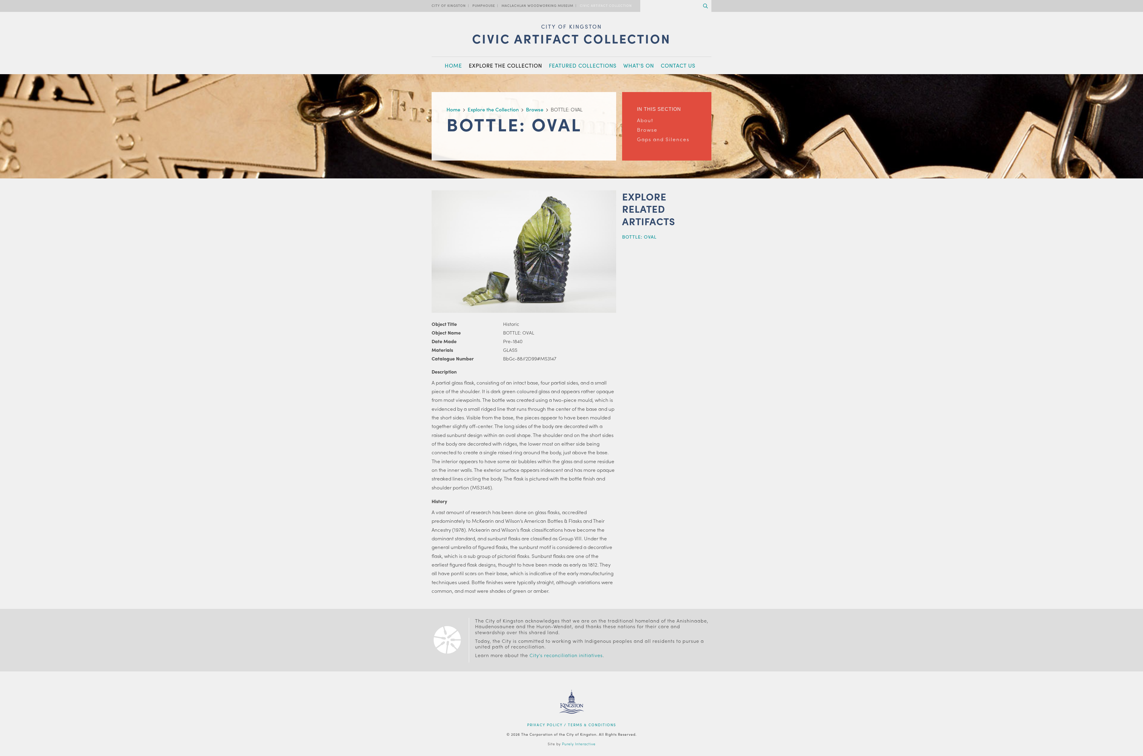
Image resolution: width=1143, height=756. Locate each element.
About (645, 120)
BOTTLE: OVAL (639, 236)
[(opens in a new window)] (571, 721)
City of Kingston (449, 5)
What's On (638, 65)
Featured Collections (582, 65)
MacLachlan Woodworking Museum (537, 5)
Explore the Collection (505, 65)
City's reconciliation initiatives (566, 655)
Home (453, 65)
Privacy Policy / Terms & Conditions (571, 724)
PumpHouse (483, 5)
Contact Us (678, 65)
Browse (647, 129)
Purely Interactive (579, 743)
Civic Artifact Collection (606, 5)
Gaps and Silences (663, 139)
